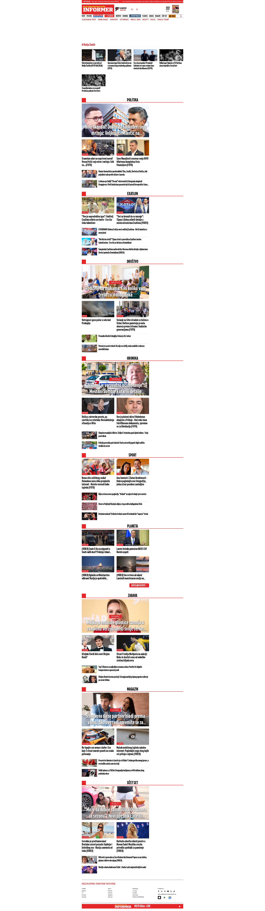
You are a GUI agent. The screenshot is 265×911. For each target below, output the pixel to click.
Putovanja (86, 744)
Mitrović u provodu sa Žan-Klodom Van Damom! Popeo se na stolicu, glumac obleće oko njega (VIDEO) (122, 859)
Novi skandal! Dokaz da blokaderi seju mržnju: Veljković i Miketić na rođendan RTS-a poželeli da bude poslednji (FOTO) (114, 1)
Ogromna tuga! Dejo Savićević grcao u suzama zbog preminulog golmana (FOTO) (119, 66)
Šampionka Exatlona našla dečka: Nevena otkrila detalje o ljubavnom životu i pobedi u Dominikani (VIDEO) (123, 251)
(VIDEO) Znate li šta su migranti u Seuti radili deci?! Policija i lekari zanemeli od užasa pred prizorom (96, 550)
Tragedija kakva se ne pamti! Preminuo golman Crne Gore (91, 89)
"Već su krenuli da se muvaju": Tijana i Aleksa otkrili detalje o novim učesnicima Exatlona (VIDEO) (132, 220)
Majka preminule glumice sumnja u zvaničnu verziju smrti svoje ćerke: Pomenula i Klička (115, 626)
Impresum (135, 895)
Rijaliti (115, 803)
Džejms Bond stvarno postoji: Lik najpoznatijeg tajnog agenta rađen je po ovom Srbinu (123, 679)
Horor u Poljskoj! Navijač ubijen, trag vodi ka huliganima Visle (120, 504)
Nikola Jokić (135, 20)
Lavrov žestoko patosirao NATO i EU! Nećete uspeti (132, 550)
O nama (134, 891)
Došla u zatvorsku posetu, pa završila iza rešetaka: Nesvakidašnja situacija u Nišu (98, 420)
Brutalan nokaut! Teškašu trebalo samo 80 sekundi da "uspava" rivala (123, 514)
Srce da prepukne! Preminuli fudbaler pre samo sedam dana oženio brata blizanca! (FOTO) (144, 66)
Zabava (151, 16)
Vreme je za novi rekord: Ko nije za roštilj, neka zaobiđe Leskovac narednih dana (121, 348)
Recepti (145, 20)
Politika (89, 16)
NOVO (83, 16)
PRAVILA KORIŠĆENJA (138, 897)
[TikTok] (174, 891)
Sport (109, 888)
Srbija (84, 316)
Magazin (157, 16)
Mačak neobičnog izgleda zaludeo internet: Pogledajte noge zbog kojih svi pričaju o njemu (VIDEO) (133, 751)
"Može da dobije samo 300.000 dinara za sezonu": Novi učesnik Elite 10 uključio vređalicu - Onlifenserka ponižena (115, 813)
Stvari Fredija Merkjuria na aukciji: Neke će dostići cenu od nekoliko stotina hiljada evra (132, 657)
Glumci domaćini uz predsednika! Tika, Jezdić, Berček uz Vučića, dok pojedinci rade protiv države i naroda (122, 173)
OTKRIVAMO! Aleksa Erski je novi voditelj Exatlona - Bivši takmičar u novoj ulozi (122, 231)
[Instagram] (165, 891)
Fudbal (84, 474)
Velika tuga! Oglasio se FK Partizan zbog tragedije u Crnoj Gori (170, 64)
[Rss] (171, 891)
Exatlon (85, 212)
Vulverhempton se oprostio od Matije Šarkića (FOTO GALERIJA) (92, 64)
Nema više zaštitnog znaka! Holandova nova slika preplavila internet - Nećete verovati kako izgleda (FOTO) (96, 483)
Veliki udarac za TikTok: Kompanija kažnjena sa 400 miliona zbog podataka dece (121, 772)
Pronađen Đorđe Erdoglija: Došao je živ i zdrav (114, 336)
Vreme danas (103, 20)
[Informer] (132, 9)
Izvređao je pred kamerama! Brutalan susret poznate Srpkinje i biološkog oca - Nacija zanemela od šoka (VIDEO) (97, 846)
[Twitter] (162, 891)
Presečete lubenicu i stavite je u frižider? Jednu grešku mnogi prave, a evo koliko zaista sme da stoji (123, 762)
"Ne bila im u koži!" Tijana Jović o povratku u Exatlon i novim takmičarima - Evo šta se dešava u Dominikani (119, 241)
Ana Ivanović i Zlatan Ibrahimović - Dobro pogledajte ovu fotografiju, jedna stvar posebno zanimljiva (132, 481)
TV (82, 893)
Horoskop (114, 20)
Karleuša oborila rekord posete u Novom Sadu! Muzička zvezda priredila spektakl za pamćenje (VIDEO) (131, 846)
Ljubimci (120, 744)
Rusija (152, 20)
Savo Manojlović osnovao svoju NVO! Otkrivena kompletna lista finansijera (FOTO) (133, 162)
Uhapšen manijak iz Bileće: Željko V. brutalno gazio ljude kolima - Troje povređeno (123, 435)
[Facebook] (159, 891)
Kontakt (134, 893)
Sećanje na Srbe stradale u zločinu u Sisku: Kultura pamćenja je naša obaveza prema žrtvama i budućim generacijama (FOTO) (132, 325)
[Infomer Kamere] (122, 9)
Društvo (118, 16)
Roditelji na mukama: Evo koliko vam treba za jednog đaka (115, 292)
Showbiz (115, 616)
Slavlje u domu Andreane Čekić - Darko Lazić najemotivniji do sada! (122, 867)
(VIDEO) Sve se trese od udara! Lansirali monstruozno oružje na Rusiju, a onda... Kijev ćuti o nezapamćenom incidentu (130, 577)
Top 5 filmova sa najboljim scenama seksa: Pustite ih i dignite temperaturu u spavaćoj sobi (120, 669)
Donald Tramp (163, 20)
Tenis (119, 474)
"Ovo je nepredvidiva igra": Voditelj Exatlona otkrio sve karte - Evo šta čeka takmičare (97, 220)
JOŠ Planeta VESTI (138, 585)
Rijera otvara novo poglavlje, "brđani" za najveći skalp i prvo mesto (122, 494)
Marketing (135, 888)
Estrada (85, 837)
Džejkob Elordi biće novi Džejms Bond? (96, 656)
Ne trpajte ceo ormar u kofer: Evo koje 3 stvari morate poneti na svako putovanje (98, 751)
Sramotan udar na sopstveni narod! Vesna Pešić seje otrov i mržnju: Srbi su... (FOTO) (98, 162)
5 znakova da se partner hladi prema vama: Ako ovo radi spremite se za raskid (115, 719)
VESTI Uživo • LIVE (142, 906)
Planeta (145, 16)
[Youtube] (168, 891)
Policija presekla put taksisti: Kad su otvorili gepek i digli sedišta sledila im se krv (121, 444)
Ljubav (115, 710)
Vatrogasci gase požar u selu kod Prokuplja (96, 322)
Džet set (164, 16)
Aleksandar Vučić (89, 20)
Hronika (125, 16)
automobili (124, 20)
